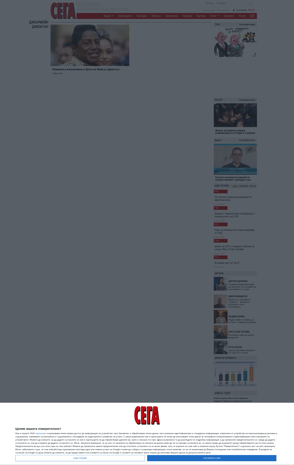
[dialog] (147, 434)
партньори (40, 433)
